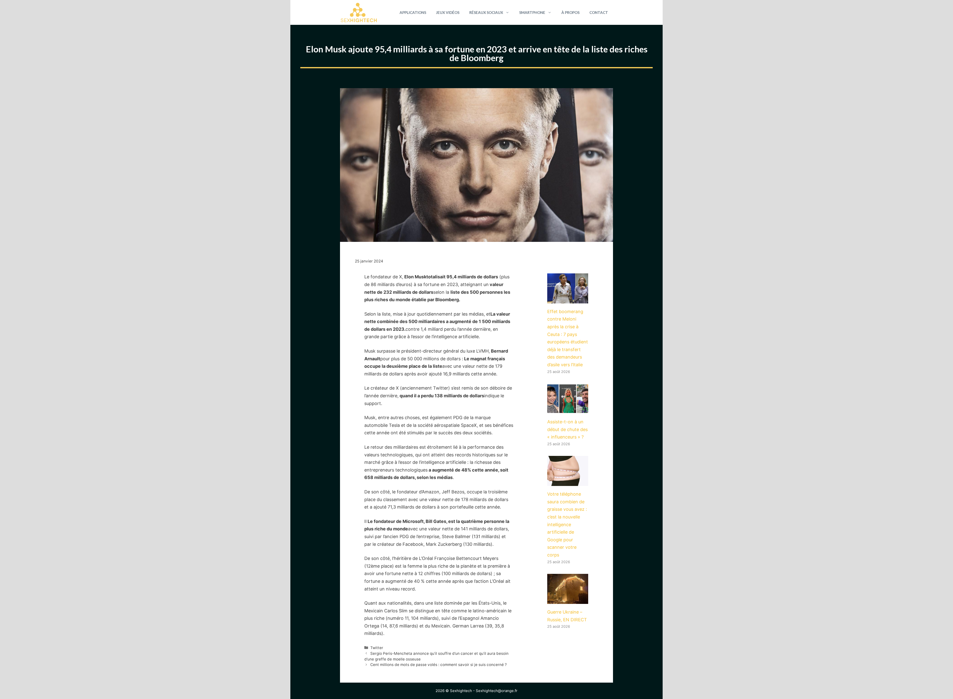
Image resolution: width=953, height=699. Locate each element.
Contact (598, 12)
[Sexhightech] (358, 12)
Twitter (376, 647)
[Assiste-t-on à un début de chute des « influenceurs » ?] (567, 409)
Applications (413, 12)
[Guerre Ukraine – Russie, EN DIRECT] (567, 599)
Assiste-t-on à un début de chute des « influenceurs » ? (567, 429)
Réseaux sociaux (486, 12)
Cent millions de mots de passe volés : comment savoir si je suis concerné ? (438, 664)
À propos (570, 12)
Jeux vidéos (447, 12)
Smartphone (532, 12)
